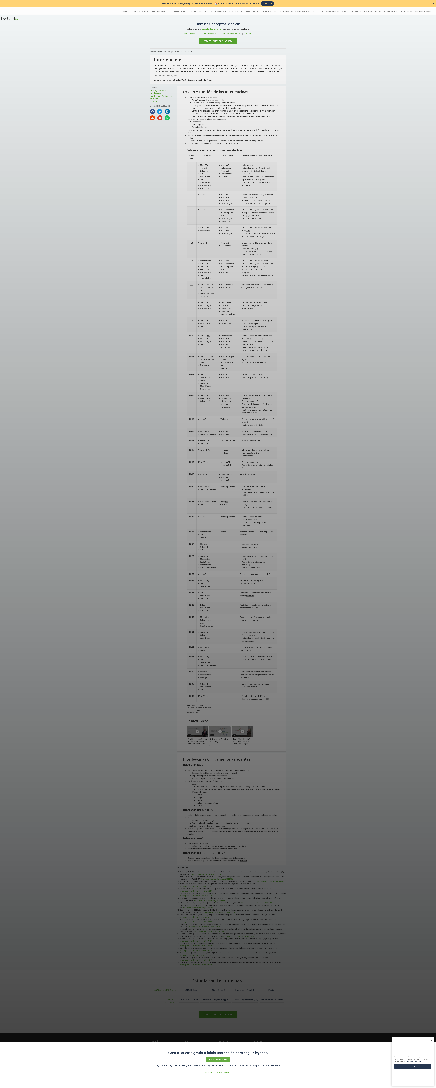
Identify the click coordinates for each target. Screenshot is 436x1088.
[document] (218, 544)
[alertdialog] (218, 3)
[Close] (431, 1040)
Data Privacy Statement (414, 1061)
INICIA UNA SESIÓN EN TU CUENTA (218, 1073)
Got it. (412, 1066)
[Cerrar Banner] (434, 3)
